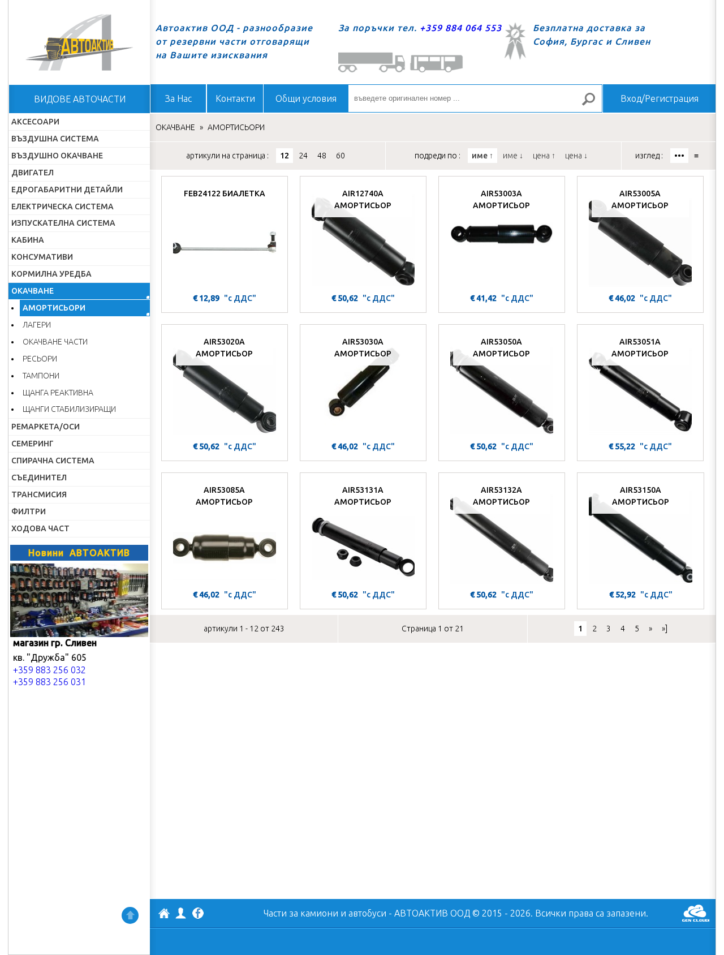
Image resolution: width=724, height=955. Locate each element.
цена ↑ (544, 155)
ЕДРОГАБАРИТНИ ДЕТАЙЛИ (67, 189)
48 (321, 155)
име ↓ (513, 155)
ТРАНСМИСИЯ (39, 494)
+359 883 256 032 (49, 670)
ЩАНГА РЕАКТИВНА (58, 392)
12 (284, 155)
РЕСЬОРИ (40, 358)
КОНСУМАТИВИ (42, 256)
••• (679, 155)
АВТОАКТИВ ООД (164, 915)
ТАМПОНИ (41, 375)
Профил (181, 913)
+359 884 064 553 (461, 28)
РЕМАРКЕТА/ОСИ (45, 426)
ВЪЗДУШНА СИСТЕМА (55, 138)
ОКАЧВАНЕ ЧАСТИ (55, 341)
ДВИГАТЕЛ (32, 172)
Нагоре (130, 915)
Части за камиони (301, 913)
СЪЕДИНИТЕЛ (39, 477)
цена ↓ (576, 155)
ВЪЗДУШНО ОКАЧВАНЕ (57, 155)
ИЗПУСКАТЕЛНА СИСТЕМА (63, 222)
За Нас (178, 98)
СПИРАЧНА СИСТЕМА (52, 460)
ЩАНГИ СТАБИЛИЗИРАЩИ (69, 409)
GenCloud (695, 913)
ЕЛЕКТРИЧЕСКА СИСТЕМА (62, 206)
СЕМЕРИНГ (32, 443)
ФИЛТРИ (28, 511)
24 (303, 155)
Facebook (197, 914)
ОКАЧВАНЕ (32, 290)
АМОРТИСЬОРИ (54, 307)
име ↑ (482, 155)
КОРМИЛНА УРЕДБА (51, 273)
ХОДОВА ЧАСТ (40, 528)
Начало (79, 42)
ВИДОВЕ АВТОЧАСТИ (80, 99)
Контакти (235, 98)
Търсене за (593, 104)
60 (340, 155)
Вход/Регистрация (659, 98)
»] (664, 628)
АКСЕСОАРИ (35, 121)
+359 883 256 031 (49, 682)
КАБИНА (27, 239)
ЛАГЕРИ (37, 324)
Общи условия (306, 98)
